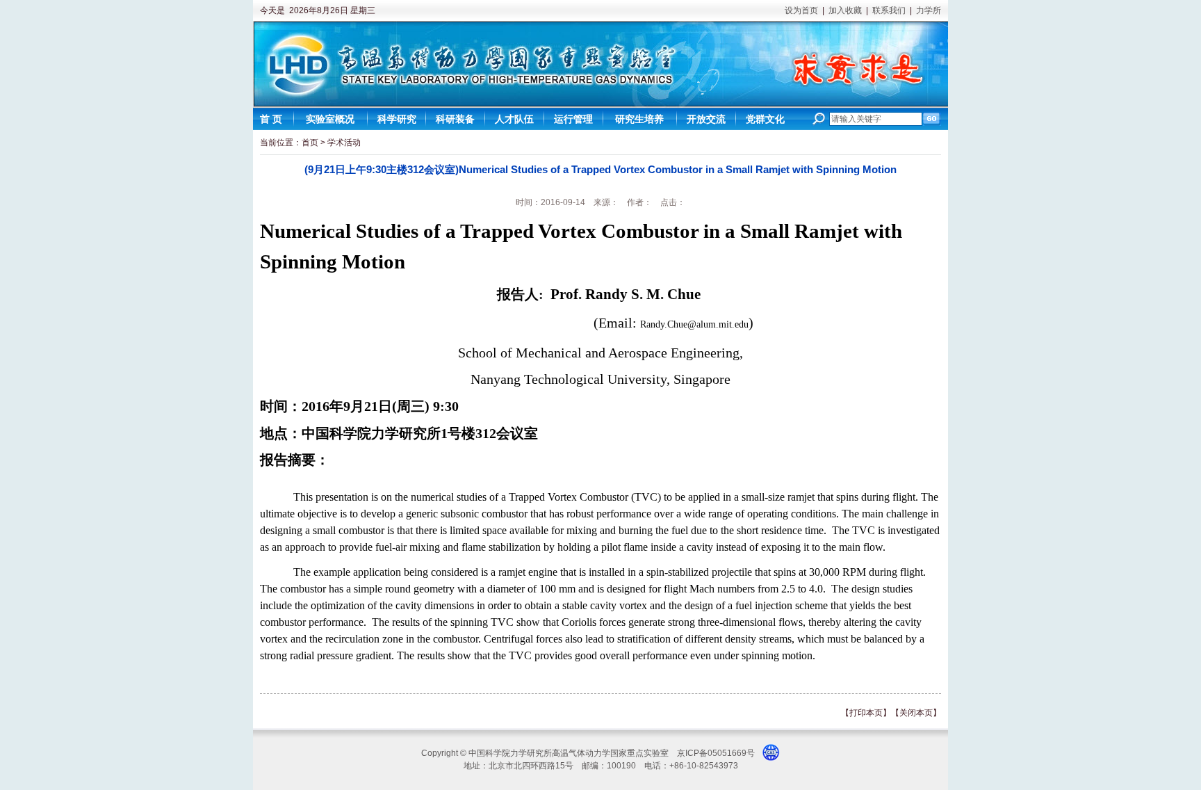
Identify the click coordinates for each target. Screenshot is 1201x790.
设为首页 (801, 10)
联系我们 (889, 10)
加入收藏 (845, 10)
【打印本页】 (866, 713)
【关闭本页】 (916, 713)
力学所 (928, 10)
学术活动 (344, 142)
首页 (310, 142)
